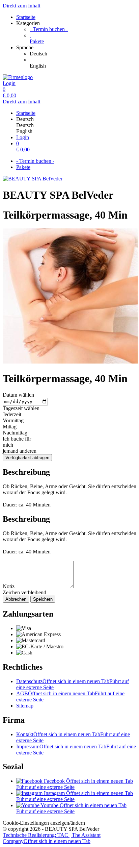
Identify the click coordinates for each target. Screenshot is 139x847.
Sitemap (24, 705)
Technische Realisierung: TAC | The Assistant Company (52, 838)
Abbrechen (15, 599)
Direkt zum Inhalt (21, 5)
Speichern (43, 599)
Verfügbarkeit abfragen (27, 457)
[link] (83, 54)
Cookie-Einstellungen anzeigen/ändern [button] (44, 823)
